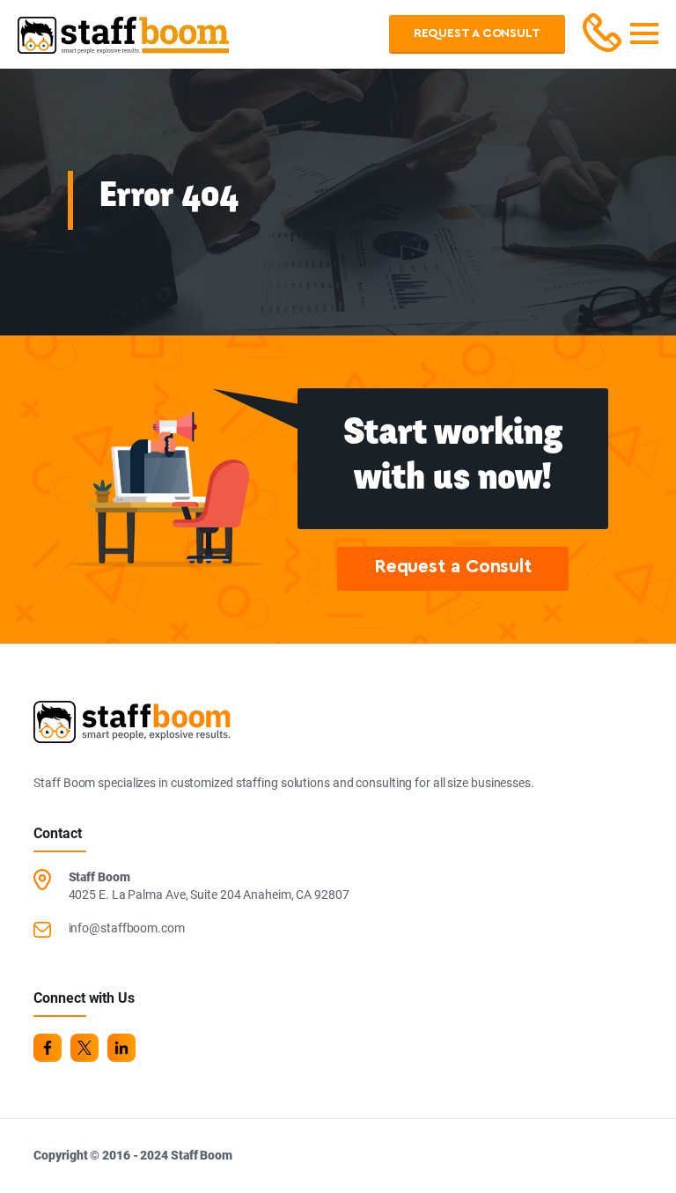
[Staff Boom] (123, 43)
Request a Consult (477, 33)
